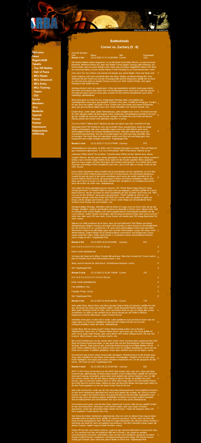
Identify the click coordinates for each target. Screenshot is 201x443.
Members (38, 103)
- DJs (35, 95)
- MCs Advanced (42, 79)
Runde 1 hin (78, 57)
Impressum (39, 126)
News (35, 56)
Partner (36, 122)
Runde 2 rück (78, 272)
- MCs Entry (39, 83)
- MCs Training (41, 87)
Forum (36, 119)
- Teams (37, 91)
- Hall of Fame (40, 72)
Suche (36, 99)
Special (36, 115)
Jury (35, 107)
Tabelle (36, 64)
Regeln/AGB (39, 60)
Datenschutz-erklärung (40, 132)
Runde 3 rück (78, 366)
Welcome (38, 52)
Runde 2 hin (78, 242)
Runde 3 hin (78, 301)
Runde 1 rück (78, 143)
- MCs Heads (40, 75)
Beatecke (37, 111)
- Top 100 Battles (42, 68)
